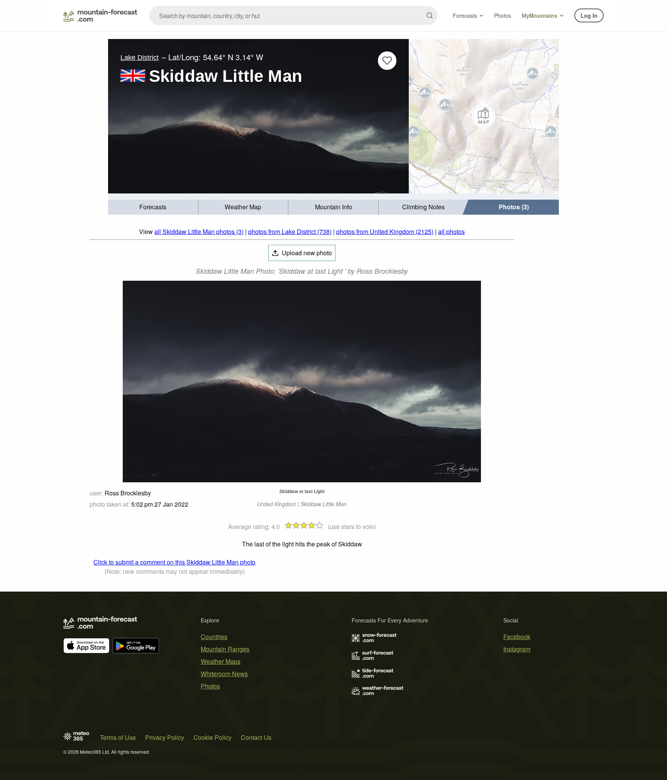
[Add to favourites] (387, 60)
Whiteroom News (224, 673)
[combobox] (293, 15)
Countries (214, 636)
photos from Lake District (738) (290, 231)
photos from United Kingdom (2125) (384, 231)
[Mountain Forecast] (100, 15)
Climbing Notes (423, 206)
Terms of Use (118, 737)
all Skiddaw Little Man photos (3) (199, 231)
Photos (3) (514, 206)
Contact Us (256, 737)
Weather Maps (220, 661)
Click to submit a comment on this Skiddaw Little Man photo (174, 562)
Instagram (516, 648)
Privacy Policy (164, 737)
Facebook (516, 636)
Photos (502, 15)
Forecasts (465, 15)
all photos (451, 231)
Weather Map (243, 206)
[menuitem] (153, 207)
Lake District (139, 57)
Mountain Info (333, 206)
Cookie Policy (212, 737)
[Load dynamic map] (484, 116)
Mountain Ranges (225, 648)
